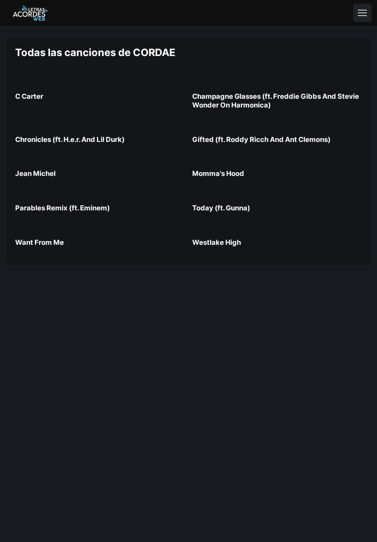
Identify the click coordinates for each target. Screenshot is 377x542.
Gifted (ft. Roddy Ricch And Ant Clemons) (261, 139)
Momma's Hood (218, 173)
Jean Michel (35, 173)
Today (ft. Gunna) (221, 207)
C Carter (29, 96)
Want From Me (39, 242)
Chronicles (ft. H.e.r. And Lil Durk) (70, 139)
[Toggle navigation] (362, 13)
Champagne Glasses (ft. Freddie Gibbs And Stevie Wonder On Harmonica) (275, 100)
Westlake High (216, 242)
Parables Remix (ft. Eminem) (62, 207)
